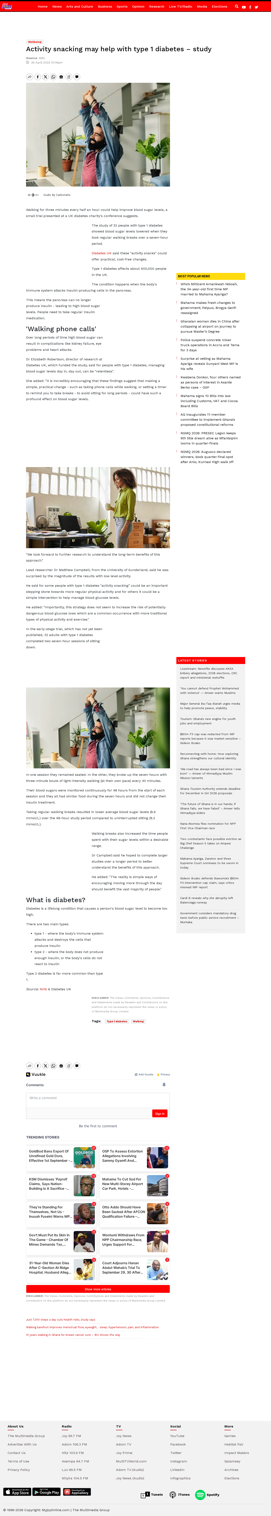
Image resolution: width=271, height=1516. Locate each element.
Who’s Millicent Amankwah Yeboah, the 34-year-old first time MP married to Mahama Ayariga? (209, 289)
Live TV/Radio (180, 6)
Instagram (178, 1461)
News (57, 6)
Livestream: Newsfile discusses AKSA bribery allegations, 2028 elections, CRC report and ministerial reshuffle (208, 675)
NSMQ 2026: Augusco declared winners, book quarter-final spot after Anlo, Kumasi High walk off (207, 457)
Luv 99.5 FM (72, 1470)
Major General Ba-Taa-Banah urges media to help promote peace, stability (210, 708)
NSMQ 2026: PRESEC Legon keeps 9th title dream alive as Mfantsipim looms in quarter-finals (209, 438)
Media (202, 6)
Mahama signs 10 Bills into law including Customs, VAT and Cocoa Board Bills (209, 401)
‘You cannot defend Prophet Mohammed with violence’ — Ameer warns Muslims (209, 693)
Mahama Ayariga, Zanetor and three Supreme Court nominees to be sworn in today (209, 865)
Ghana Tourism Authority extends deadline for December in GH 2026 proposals (210, 793)
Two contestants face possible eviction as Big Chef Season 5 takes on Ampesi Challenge (210, 845)
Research (156, 6)
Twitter (176, 1453)
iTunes (183, 1494)
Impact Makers (236, 1453)
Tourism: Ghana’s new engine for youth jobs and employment (208, 723)
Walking (138, 1021)
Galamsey (232, 1461)
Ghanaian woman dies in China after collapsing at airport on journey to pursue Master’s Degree (210, 326)
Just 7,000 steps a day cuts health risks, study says (60, 1319)
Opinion (138, 6)
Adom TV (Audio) (130, 1470)
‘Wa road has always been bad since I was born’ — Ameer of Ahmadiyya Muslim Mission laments (210, 775)
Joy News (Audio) (130, 1478)
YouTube (177, 1436)
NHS (43, 989)
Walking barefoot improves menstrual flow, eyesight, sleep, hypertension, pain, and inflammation (92, 1327)
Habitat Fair (233, 1444)
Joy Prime (124, 1453)
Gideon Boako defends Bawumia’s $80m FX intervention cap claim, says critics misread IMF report (209, 885)
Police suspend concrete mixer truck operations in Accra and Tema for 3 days (210, 345)
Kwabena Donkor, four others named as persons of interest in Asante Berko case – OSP (211, 382)
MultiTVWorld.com (131, 1461)
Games (230, 1436)
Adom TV (123, 1444)
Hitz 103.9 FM (73, 1453)
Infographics (180, 1478)
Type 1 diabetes (117, 1021)
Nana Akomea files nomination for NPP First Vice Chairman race (208, 828)
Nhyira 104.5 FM (75, 1478)
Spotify (212, 1494)
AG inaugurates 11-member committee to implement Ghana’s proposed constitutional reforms (208, 419)
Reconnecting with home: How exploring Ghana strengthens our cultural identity (209, 758)
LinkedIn (177, 1470)
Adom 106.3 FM (74, 1444)
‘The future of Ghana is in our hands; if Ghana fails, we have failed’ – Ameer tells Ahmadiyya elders (210, 810)
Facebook (178, 1444)
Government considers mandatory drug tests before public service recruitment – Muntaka (209, 920)
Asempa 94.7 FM (75, 1461)
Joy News (123, 1436)
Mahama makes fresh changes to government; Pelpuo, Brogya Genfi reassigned (208, 308)
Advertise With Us (22, 1444)
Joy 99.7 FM (71, 1436)
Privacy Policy (19, 1470)
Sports (122, 6)
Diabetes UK (102, 253)
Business (105, 6)
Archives (231, 1470)
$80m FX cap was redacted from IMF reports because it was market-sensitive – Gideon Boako (210, 740)
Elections (219, 6)
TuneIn (156, 1494)
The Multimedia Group (26, 1436)
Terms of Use (18, 1461)
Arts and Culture (79, 6)
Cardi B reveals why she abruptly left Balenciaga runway (206, 902)
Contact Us (17, 1453)
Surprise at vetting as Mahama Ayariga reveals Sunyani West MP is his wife (209, 364)
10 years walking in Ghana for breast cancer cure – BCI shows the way (73, 1334)
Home (43, 6)
